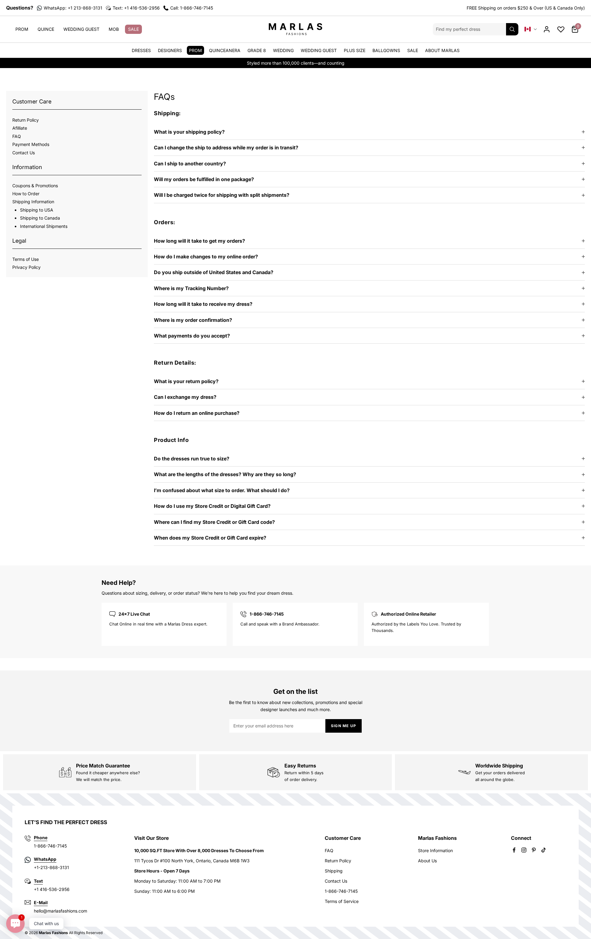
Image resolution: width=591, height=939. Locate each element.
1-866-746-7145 (341, 891)
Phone (40, 837)
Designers (170, 50)
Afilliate (19, 128)
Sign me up (343, 725)
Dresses (141, 50)
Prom (21, 29)
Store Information (435, 850)
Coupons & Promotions (35, 185)
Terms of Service (342, 901)
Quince (46, 29)
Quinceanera (224, 50)
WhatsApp (45, 859)
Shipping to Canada (40, 218)
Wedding (283, 50)
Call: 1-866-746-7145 (191, 7)
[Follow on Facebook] (514, 850)
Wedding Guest (81, 29)
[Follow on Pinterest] (534, 850)
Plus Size (354, 50)
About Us (427, 860)
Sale (133, 29)
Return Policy (25, 120)
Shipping (334, 870)
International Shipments (43, 226)
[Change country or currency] (531, 29)
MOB (114, 29)
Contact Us (23, 152)
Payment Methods (30, 144)
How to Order (25, 193)
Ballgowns (386, 50)
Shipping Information (33, 201)
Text (38, 881)
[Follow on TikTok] (544, 850)
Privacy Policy (26, 267)
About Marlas (442, 50)
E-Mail (41, 902)
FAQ (16, 136)
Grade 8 (256, 50)
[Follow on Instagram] (524, 850)
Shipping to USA (36, 209)
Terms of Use (25, 258)
